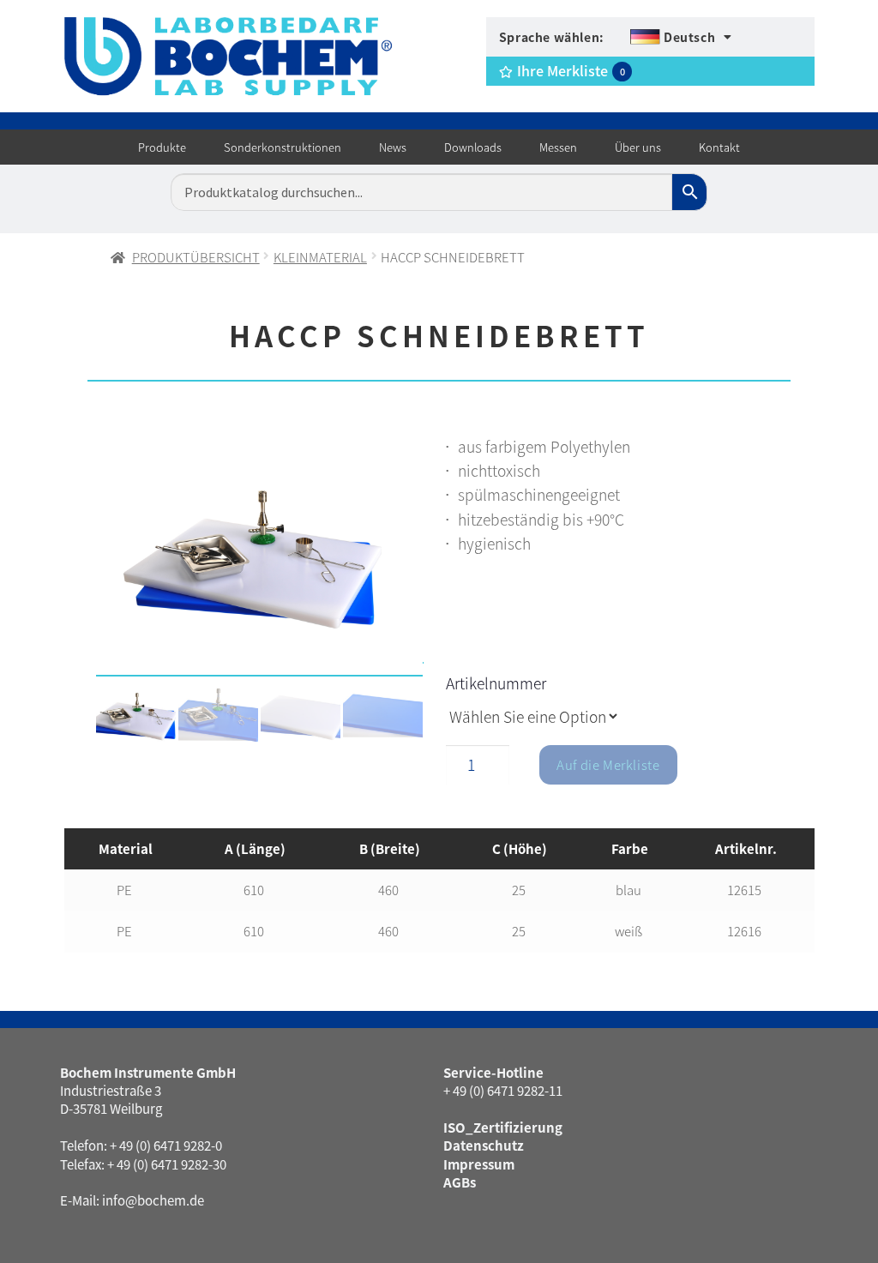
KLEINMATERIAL (320, 257)
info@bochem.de (153, 1200)
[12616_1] (259, 560)
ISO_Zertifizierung (502, 1127)
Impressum (478, 1164)
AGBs (459, 1182)
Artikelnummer (496, 683)
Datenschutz (483, 1145)
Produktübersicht (196, 257)
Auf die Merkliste (607, 764)
